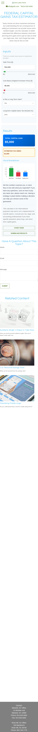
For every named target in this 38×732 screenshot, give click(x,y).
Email (2, 258)
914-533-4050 (22, 715)
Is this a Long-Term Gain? (12, 99)
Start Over (19, 228)
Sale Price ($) (8, 62)
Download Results (19, 233)
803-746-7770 (22, 730)
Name (2, 247)
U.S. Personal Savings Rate (12, 368)
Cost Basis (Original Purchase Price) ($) (17, 81)
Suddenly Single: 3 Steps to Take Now (17, 330)
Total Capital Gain (14, 138)
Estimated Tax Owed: (12, 151)
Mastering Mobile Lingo (10, 403)
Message (3, 269)
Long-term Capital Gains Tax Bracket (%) (18, 111)
